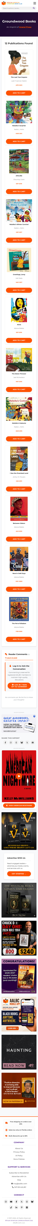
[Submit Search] (33, 8)
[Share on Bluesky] (22, 742)
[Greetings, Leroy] (19, 260)
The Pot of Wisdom (19, 623)
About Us (19, 1148)
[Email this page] (33, 742)
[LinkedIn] (16, 1207)
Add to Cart (19, 93)
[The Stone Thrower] (19, 360)
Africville (19, 176)
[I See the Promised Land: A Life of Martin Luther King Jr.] (19, 459)
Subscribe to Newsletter (19, 1173)
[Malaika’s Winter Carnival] (19, 211)
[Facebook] (16, 1202)
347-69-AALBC (20, 1187)
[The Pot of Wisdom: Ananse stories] (19, 609)
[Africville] (19, 161)
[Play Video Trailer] (19, 776)
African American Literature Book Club (19, 1220)
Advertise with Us (19, 1176)
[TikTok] (11, 1207)
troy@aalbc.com (20, 1184)
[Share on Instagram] (11, 742)
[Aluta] (19, 310)
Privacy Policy (19, 1152)
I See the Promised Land (19, 473)
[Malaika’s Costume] (19, 409)
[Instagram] (6, 1202)
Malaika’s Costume (19, 423)
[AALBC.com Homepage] (12, 3)
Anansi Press (25, 27)
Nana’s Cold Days (19, 573)
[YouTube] (11, 1202)
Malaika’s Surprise (19, 125)
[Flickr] (27, 1207)
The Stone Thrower (19, 374)
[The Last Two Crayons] (19, 63)
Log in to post (12, 658)
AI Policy (19, 1156)
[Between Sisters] (19, 509)
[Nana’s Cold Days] (19, 559)
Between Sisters (19, 523)
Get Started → (19, 874)
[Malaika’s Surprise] (19, 112)
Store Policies (19, 1159)
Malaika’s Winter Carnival (19, 224)
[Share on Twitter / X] (27, 742)
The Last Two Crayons (19, 77)
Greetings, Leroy (19, 274)
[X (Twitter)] (22, 1202)
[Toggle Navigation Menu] (34, 3)
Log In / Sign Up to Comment (19, 686)
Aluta (19, 324)
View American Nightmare (20, 805)
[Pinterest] (22, 1207)
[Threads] (27, 1202)
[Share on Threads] (16, 742)
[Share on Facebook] (5, 742)
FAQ (19, 1180)
